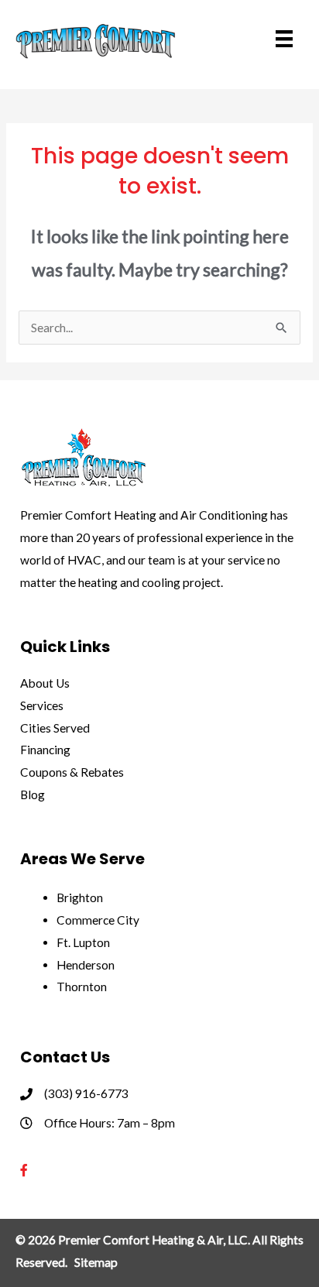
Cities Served (55, 728)
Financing (45, 750)
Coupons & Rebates (72, 772)
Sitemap (96, 1262)
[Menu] (284, 38)
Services (41, 705)
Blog (32, 794)
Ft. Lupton (83, 942)
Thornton (82, 987)
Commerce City (98, 920)
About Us (45, 683)
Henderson (86, 965)
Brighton (80, 897)
